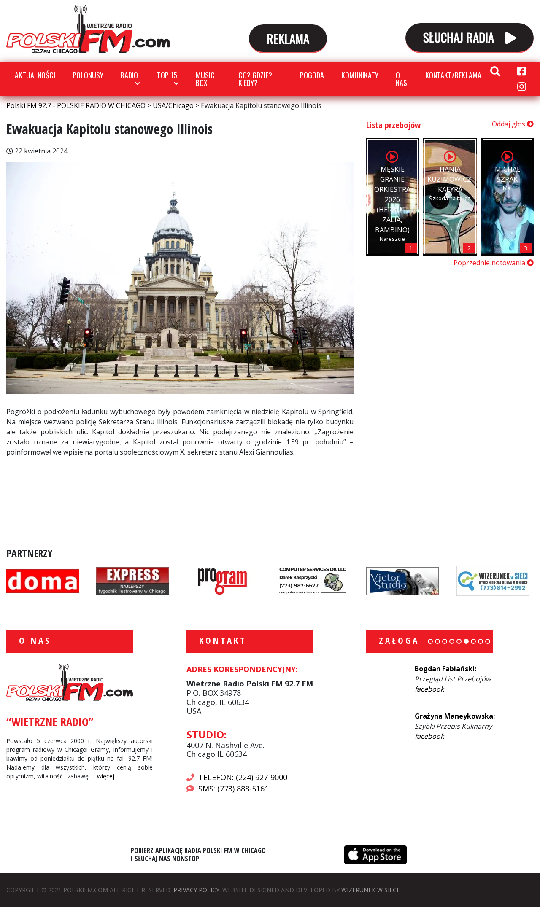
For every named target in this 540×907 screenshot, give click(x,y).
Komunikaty (359, 75)
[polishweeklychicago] (222, 580)
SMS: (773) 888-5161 (233, 788)
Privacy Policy (196, 890)
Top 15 (167, 75)
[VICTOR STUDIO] (402, 580)
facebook (429, 689)
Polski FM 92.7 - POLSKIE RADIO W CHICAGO (88, 29)
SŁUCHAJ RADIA (460, 37)
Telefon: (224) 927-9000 (242, 777)
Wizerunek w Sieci (369, 890)
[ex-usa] (132, 580)
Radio (129, 75)
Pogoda (312, 75)
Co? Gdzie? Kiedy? (255, 79)
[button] (430, 641)
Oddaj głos (509, 124)
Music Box (205, 79)
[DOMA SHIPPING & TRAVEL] (42, 580)
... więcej (103, 776)
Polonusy (88, 75)
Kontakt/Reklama (453, 75)
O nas (401, 79)
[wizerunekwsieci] (492, 580)
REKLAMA (288, 38)
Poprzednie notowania (490, 262)
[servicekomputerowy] (312, 580)
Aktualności (35, 75)
